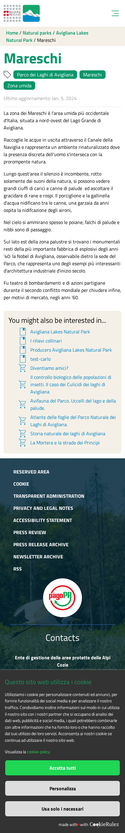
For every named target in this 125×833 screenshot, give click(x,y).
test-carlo (34, 359)
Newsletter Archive (38, 556)
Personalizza (62, 788)
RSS (17, 568)
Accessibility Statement (42, 520)
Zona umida (19, 85)
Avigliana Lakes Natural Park (54, 331)
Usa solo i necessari (62, 808)
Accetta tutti (62, 767)
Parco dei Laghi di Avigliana (45, 74)
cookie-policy (38, 751)
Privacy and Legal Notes (43, 508)
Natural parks (37, 32)
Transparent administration (48, 496)
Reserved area (31, 471)
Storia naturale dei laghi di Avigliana (61, 433)
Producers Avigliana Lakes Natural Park (65, 349)
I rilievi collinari (40, 340)
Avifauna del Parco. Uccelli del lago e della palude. (67, 404)
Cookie (21, 483)
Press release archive (41, 544)
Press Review (29, 532)
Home (12, 32)
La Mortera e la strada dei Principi (59, 442)
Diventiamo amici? (43, 368)
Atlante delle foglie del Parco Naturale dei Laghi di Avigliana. (67, 420)
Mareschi (92, 74)
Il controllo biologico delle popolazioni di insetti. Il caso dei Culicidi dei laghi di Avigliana (64, 384)
